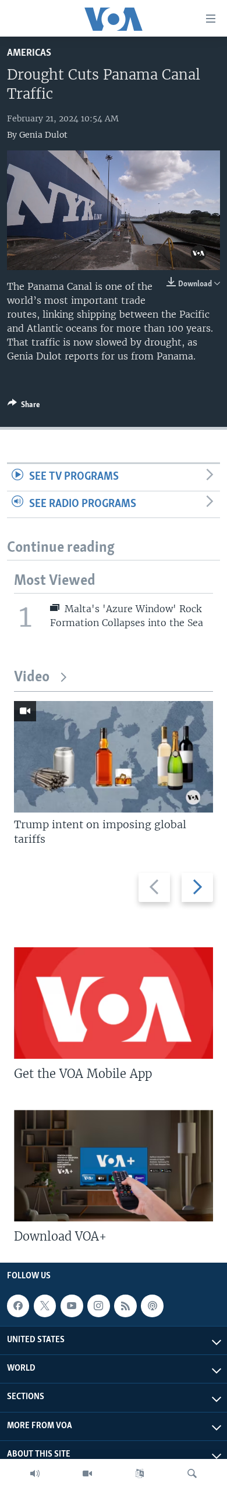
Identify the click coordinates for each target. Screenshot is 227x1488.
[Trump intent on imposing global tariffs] (113, 757)
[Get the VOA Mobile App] (113, 1003)
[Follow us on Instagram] (98, 1306)
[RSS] (125, 1306)
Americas (29, 53)
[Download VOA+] (113, 1165)
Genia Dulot (43, 135)
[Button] (24, 407)
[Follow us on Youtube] (72, 1306)
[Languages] (139, 1473)
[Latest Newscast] (34, 1473)
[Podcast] (152, 1306)
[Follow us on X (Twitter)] (45, 1306)
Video (31, 677)
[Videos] (87, 1473)
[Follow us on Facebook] (18, 1306)
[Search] (192, 1473)
